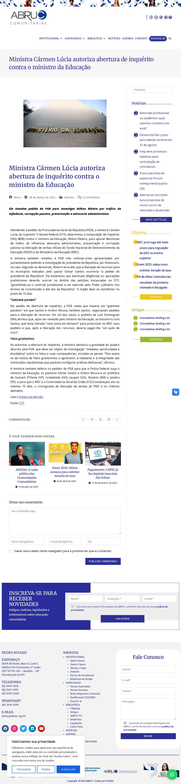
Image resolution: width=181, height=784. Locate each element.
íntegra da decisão (31, 397)
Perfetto (110, 780)
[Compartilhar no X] (83, 419)
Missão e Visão (78, 668)
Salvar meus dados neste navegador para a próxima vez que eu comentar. (63, 551)
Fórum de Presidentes (82, 675)
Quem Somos (77, 660)
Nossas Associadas (80, 686)
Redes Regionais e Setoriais (85, 693)
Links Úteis (76, 726)
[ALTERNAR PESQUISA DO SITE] (170, 38)
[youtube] (170, 17)
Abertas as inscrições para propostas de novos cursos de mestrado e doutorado (155, 202)
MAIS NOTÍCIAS (156, 220)
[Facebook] (5, 728)
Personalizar (24, 769)
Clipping (75, 708)
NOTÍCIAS (71, 730)
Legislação (76, 723)
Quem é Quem (78, 664)
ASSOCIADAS (73, 682)
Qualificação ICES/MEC (83, 697)
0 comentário (91, 197)
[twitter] (161, 17)
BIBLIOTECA (73, 704)
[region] (46, 756)
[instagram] (156, 17)
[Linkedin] (32, 728)
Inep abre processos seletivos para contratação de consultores (153, 159)
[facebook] (151, 17)
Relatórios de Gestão (81, 679)
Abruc (17, 197)
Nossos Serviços (79, 689)
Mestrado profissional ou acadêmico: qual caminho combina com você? (154, 120)
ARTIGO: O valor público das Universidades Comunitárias (27, 475)
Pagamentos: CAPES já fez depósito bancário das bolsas (102, 473)
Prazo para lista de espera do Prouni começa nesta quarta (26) (153, 180)
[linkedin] (166, 17)
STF (21, 403)
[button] (172, 774)
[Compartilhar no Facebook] (91, 419)
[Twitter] (23, 728)
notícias (69, 197)
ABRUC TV (76, 715)
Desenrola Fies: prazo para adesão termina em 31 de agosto (156, 140)
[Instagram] (14, 728)
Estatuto (74, 671)
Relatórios (75, 719)
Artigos (74, 712)
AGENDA (70, 734)
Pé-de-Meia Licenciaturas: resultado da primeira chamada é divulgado (154, 282)
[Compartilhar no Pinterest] (100, 419)
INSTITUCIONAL (75, 656)
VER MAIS (156, 297)
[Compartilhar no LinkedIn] (108, 419)
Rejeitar (46, 769)
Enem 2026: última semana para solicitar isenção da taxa (65, 472)
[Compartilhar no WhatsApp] (117, 419)
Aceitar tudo (68, 769)
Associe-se (76, 701)
